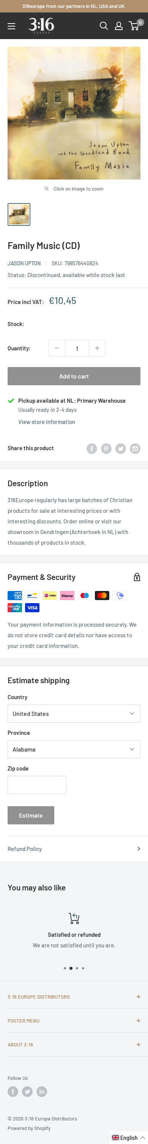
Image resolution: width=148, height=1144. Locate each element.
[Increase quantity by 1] (97, 348)
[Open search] (104, 26)
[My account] (119, 26)
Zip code (18, 768)
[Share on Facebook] (92, 448)
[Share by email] (135, 448)
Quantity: (19, 348)
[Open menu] (11, 26)
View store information (46, 421)
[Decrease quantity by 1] (57, 348)
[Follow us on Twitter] (27, 1091)
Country (17, 696)
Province (19, 732)
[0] (134, 25)
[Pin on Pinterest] (106, 448)
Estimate (31, 815)
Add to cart (74, 376)
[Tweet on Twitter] (120, 448)
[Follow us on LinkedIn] (41, 1091)
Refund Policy (25, 848)
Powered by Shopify (29, 1128)
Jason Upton (24, 263)
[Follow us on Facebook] (13, 1091)
